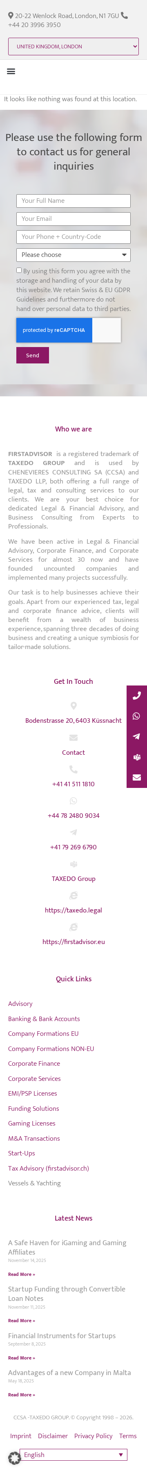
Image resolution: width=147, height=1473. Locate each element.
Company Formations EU (43, 1033)
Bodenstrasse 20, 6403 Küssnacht (73, 720)
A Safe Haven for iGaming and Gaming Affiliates (67, 1248)
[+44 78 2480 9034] (73, 801)
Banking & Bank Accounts (44, 1019)
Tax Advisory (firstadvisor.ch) (48, 1168)
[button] (11, 70)
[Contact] (73, 738)
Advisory (20, 1004)
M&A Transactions (34, 1138)
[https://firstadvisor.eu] (73, 927)
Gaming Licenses (32, 1123)
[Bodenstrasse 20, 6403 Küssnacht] (73, 706)
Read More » (21, 1274)
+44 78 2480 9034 (74, 816)
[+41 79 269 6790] (73, 832)
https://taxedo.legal (73, 910)
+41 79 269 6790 (73, 847)
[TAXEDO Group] (73, 864)
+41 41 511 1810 (73, 784)
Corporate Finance (34, 1063)
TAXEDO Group (74, 879)
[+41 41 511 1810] (73, 769)
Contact (73, 752)
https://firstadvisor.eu (73, 942)
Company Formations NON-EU (51, 1049)
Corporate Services (34, 1079)
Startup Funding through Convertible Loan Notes (66, 1294)
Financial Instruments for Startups (62, 1336)
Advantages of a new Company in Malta (69, 1373)
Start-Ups (21, 1153)
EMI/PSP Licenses (32, 1093)
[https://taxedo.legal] (73, 896)
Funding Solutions (33, 1108)
